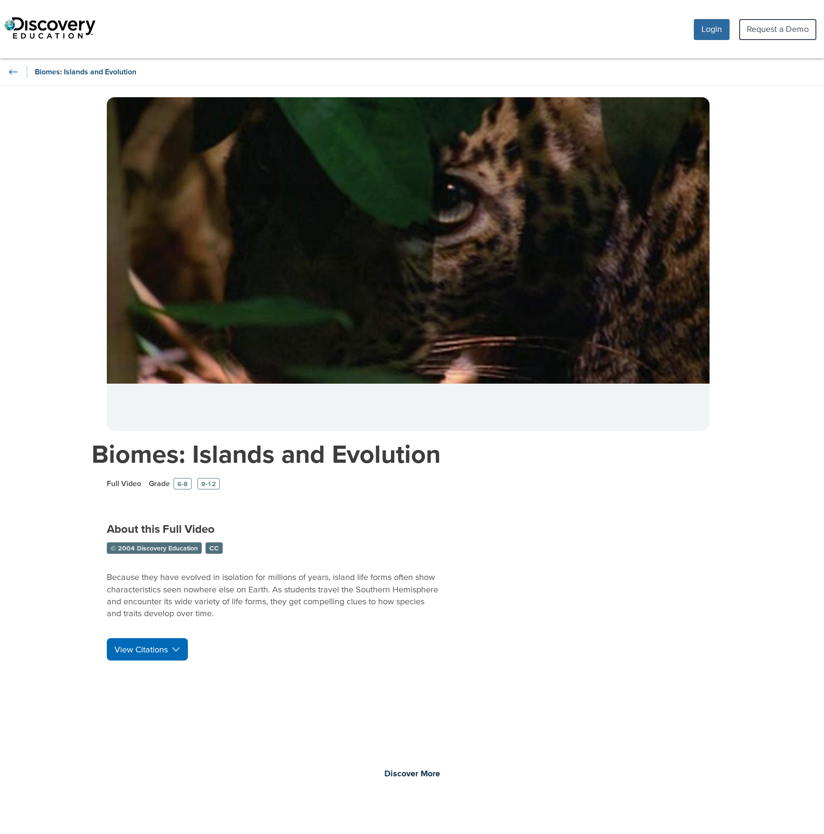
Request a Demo (778, 29)
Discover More (412, 774)
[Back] (13, 71)
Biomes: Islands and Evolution (266, 453)
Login (711, 29)
